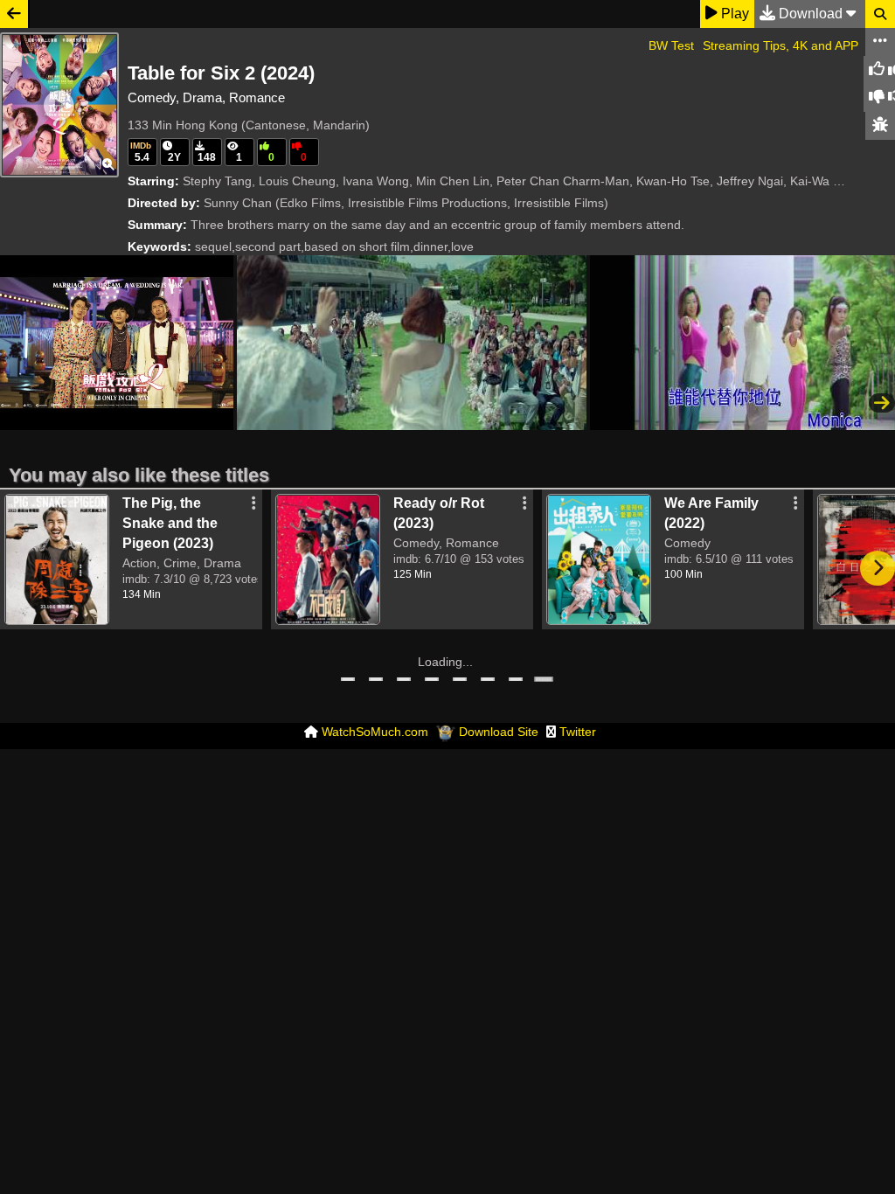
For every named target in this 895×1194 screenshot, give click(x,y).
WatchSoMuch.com (375, 732)
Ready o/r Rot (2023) (438, 513)
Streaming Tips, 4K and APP (780, 45)
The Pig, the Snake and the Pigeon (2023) (170, 523)
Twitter (577, 732)
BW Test (671, 45)
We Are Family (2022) (711, 513)
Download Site (498, 732)
